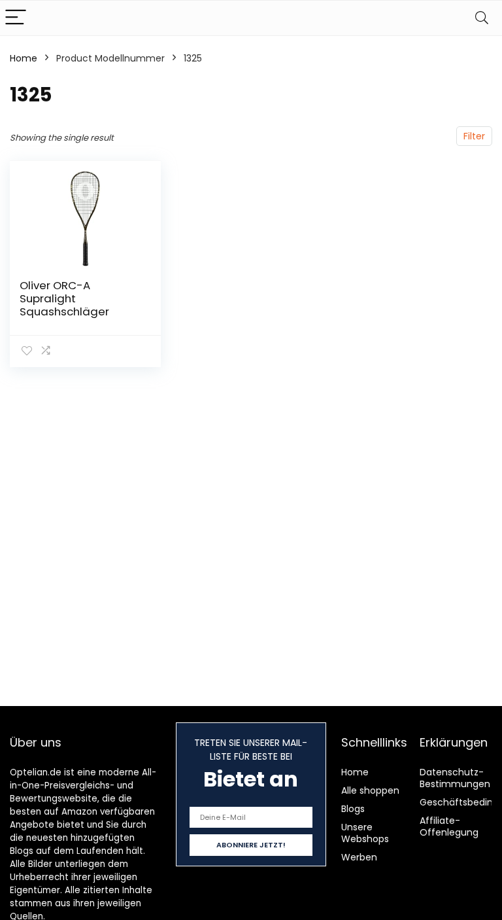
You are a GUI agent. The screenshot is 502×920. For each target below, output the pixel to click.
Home (23, 58)
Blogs (353, 808)
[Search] (481, 18)
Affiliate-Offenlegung (449, 826)
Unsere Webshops (365, 833)
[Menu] (15, 18)
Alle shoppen (370, 790)
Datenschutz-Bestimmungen (455, 778)
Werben (359, 857)
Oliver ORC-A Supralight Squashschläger (64, 298)
